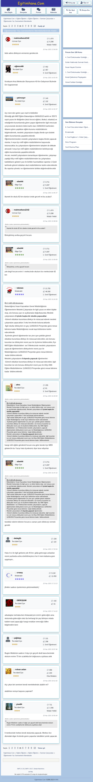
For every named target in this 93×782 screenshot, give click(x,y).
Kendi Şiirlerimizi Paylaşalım (75, 77)
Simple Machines (39, 769)
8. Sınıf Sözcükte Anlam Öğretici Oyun (78, 127)
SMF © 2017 (29, 769)
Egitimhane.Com (40, 780)
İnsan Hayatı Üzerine (73, 67)
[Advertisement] (78, 32)
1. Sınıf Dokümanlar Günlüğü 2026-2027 (78, 72)
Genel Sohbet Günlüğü (73, 82)
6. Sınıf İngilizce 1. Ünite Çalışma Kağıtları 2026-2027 (78, 137)
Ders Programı (70, 142)
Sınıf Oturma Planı (72, 147)
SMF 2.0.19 (20, 769)
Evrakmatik (69, 132)
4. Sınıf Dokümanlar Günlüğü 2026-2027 (78, 57)
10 (35, 26)
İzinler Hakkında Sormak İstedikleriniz (78, 62)
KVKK (56, 780)
